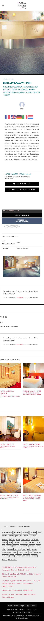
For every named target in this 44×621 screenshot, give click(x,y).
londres (31, 542)
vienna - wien (12, 559)
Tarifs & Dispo (22, 215)
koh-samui (17, 542)
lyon (3, 545)
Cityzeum (36, 616)
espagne (4, 539)
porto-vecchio (6, 552)
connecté (19, 297)
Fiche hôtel (10, 380)
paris (28, 549)
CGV (35, 609)
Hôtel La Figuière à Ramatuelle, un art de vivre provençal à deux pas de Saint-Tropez (19, 568)
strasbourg (26, 555)
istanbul (4, 542)
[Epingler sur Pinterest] (18, 226)
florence (11, 539)
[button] (3, 5)
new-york (18, 549)
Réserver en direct (10, 374)
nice (24, 549)
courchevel (33, 535)
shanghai (18, 555)
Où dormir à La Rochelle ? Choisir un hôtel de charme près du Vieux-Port (21, 575)
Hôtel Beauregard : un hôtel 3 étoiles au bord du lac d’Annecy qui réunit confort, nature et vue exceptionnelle (21, 583)
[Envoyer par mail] (14, 226)
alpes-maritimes (7, 532)
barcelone (33, 532)
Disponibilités (23, 184)
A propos (10, 609)
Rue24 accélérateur (22, 618)
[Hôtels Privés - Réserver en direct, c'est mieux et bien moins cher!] (22, 5)
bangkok (25, 532)
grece (18, 539)
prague (15, 552)
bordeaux (11, 535)
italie (5, 79)
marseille (32, 545)
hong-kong (35, 539)
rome (30, 552)
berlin (39, 532)
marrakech (24, 545)
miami (38, 545)
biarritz (4, 535)
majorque (16, 545)
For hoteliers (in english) (22, 612)
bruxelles (19, 535)
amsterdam (17, 532)
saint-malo (37, 552)
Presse (21, 609)
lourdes (38, 542)
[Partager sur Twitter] (10, 226)
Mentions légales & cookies (22, 611)
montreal (10, 549)
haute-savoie (26, 539)
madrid (9, 545)
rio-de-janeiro (23, 552)
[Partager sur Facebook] (6, 226)
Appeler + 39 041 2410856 (23, 189)
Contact (29, 609)
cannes (26, 535)
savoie (12, 555)
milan (3, 549)
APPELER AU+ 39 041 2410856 (22, 221)
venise (11, 79)
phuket (34, 549)
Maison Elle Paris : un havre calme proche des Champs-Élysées (19, 596)
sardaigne (5, 555)
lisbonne (24, 542)
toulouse (34, 555)
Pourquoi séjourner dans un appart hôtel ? (17, 590)
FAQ (16, 609)
